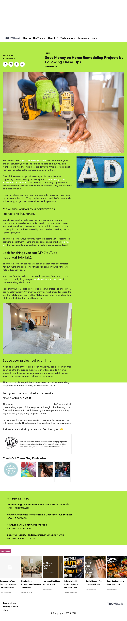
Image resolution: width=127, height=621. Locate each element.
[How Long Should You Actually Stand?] (53, 567)
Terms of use (9, 603)
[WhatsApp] (22, 64)
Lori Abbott (52, 66)
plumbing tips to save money (47, 279)
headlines (11, 528)
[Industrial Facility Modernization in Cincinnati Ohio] (74, 567)
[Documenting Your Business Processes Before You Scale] (10, 567)
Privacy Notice (10, 606)
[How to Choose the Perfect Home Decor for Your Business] (31, 567)
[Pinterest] (16, 64)
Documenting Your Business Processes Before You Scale (37, 504)
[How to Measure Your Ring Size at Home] (95, 567)
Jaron (9, 508)
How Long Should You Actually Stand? (27, 524)
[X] (10, 64)
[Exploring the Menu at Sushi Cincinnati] (117, 567)
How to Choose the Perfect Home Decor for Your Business (39, 514)
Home (47, 53)
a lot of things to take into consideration (33, 404)
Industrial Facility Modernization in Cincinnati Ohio (35, 534)
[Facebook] (5, 64)
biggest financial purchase (33, 160)
